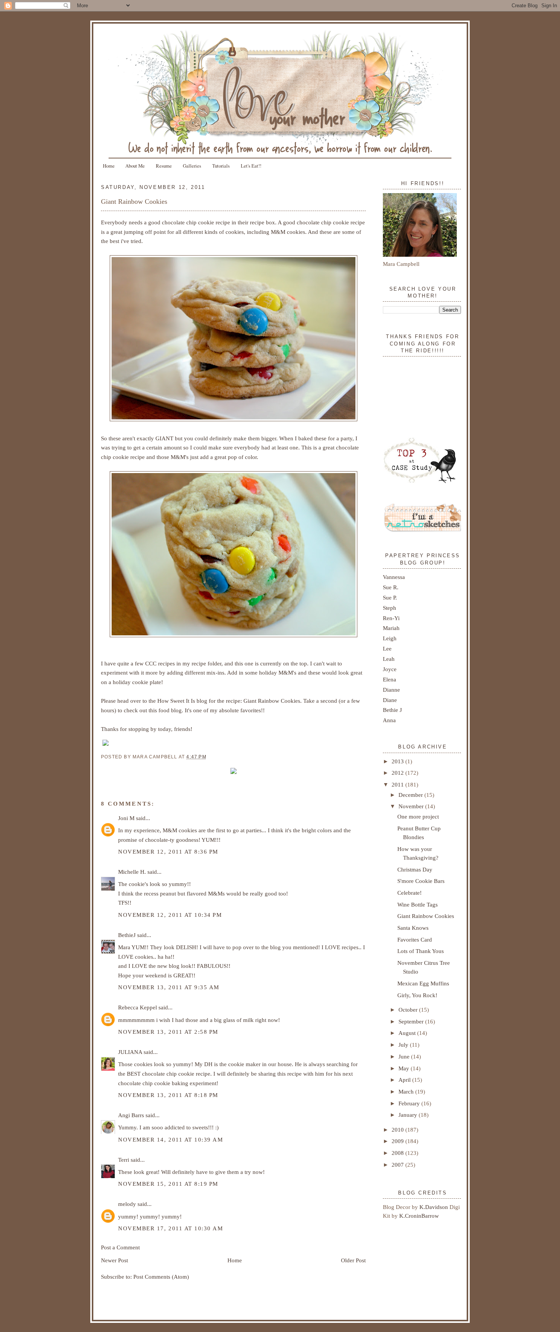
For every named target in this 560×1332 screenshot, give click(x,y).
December (411, 795)
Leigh (390, 638)
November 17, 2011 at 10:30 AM (170, 1228)
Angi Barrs (131, 1115)
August (407, 1033)
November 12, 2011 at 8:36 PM (168, 851)
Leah (389, 659)
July (404, 1044)
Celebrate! (409, 892)
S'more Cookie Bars (421, 881)
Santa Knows (413, 927)
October (408, 1009)
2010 (398, 1129)
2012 (398, 772)
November (411, 806)
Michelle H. (132, 871)
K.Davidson (434, 1207)
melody (127, 1204)
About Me (135, 165)
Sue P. (390, 597)
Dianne (391, 689)
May (404, 1068)
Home (109, 165)
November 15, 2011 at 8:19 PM (168, 1183)
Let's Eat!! (251, 165)
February (409, 1103)
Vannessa (394, 577)
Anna (389, 720)
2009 (398, 1141)
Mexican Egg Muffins (423, 983)
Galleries (192, 165)
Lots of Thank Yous (420, 951)
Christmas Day (414, 869)
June (404, 1056)
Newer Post (114, 1260)
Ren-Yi (391, 618)
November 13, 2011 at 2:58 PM (168, 1031)
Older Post (353, 1260)
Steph (389, 607)
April (405, 1079)
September (411, 1021)
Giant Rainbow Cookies (134, 201)
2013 (398, 761)
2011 (398, 784)
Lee (387, 648)
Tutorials (221, 165)
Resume (164, 165)
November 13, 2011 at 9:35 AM (168, 987)
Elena (389, 679)
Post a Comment (120, 1247)
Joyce (390, 669)
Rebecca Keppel (137, 1007)
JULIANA (130, 1052)
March (406, 1091)
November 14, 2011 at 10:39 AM (170, 1139)
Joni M (126, 818)
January (408, 1114)
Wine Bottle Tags (417, 904)
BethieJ (127, 935)
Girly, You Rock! (417, 995)
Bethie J (392, 710)
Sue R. (390, 587)
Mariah (391, 628)
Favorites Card (414, 939)
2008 (398, 1153)
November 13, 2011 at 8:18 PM (168, 1095)
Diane (390, 700)
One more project (418, 816)
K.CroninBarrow (419, 1215)
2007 (398, 1164)
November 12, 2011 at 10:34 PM (170, 914)
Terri (123, 1159)
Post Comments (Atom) (161, 1276)
